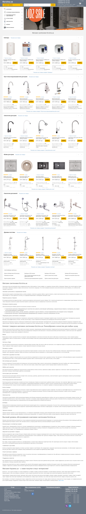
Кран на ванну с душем (9, 278)
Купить (15, 62)
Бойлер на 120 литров (30, 273)
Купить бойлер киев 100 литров (11, 273)
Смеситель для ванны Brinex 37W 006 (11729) (58, 216)
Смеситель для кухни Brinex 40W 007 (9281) (58, 138)
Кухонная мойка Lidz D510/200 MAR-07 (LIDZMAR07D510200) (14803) (27, 177)
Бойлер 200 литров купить (71, 273)
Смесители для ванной (11, 193)
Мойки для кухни (9, 154)
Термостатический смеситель (72, 275)
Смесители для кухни (10, 115)
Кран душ (67, 278)
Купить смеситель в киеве (51, 275)
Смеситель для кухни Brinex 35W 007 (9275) (26, 138)
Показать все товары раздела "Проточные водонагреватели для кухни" (43, 111)
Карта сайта (61, 480)
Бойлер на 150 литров (50, 273)
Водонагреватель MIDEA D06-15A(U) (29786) (26, 60)
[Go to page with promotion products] (53, 18)
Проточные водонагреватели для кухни (16, 76)
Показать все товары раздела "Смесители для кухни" (43, 150)
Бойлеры (6, 37)
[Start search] (25, 5)
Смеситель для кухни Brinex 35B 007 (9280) (10, 138)
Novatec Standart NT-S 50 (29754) (9, 60)
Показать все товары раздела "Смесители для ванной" (43, 228)
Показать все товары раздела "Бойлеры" (43, 72)
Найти (53, 4)
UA (82, 0)
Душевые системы (9, 232)
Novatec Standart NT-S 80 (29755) (74, 60)
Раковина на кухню (8, 275)
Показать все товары (16, 37)
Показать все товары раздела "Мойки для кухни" (43, 189)
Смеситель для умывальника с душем (33, 278)
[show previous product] (78, 38)
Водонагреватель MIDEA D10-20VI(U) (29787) (43, 60)
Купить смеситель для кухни (51, 278)
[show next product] (81, 38)
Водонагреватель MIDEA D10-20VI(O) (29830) (59, 60)
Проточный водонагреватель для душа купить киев (32, 276)
